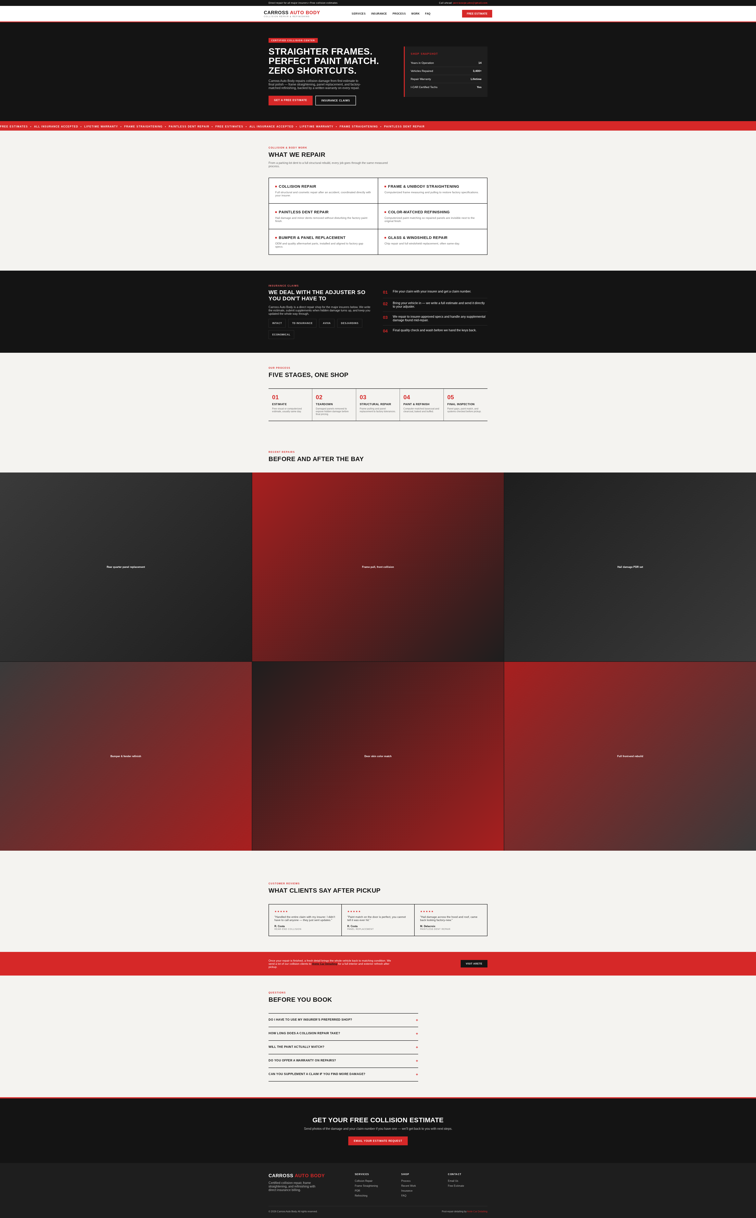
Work (415, 13)
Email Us (453, 1180)
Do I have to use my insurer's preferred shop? (310, 1019)
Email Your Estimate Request (378, 1140)
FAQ (428, 13)
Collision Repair (363, 1180)
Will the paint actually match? (296, 1046)
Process (399, 13)
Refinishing (361, 1195)
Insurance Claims (335, 100)
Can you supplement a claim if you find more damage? (317, 1074)
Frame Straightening (366, 1185)
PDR (357, 1190)
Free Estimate (477, 13)
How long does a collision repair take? (304, 1033)
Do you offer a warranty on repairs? (302, 1060)
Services (359, 13)
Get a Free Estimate (290, 100)
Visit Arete (474, 963)
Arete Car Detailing (324, 963)
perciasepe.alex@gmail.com (470, 3)
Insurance (379, 13)
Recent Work (408, 1185)
